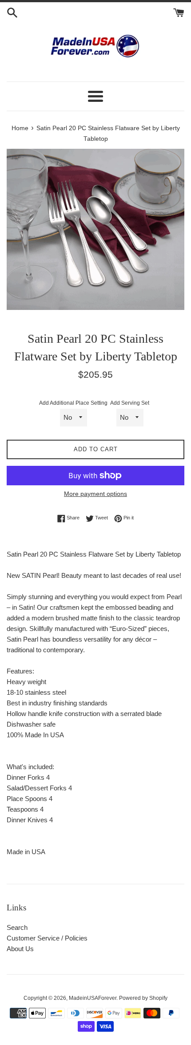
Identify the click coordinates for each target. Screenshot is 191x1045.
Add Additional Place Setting (73, 403)
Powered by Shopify (143, 998)
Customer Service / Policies (47, 938)
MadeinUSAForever (92, 998)
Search (17, 927)
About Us (20, 948)
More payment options (95, 493)
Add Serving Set (129, 403)
